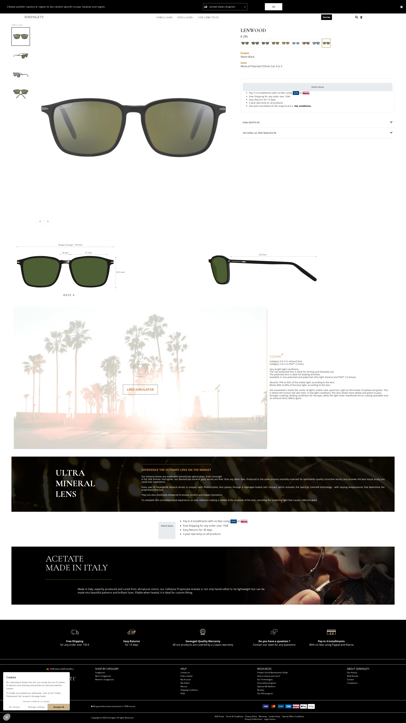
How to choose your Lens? (268, 676)
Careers (350, 679)
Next (48, 221)
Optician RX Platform (266, 686)
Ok (273, 6)
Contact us (185, 672)
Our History (352, 672)
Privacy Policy (251, 716)
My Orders (185, 683)
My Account (185, 679)
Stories (326, 17)
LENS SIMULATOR (140, 389)
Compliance (352, 683)
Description (251, 122)
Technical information (259, 133)
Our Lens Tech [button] (208, 17)
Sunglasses (17, 25)
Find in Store (317, 87)
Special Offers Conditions (293, 716)
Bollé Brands (352, 676)
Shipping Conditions (189, 690)
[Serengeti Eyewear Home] (34, 17)
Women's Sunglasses (104, 679)
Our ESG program (265, 693)
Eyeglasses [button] (185, 17)
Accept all (58, 707)
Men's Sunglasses (103, 676)
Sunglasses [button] (165, 17)
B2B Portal (219, 716)
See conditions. (302, 105)
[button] (6, 717)
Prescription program (266, 683)
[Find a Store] (361, 17)
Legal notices (270, 719)
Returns (183, 686)
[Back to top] (399, 715)
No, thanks (14, 707)
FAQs (182, 693)
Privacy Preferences (253, 719)
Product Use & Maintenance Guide (272, 672)
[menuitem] (164, 17)
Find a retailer (186, 676)
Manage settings (36, 707)
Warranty (263, 716)
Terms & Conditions (234, 716)
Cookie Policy (274, 716)
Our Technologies (265, 679)
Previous (40, 221)
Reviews (260, 690)
